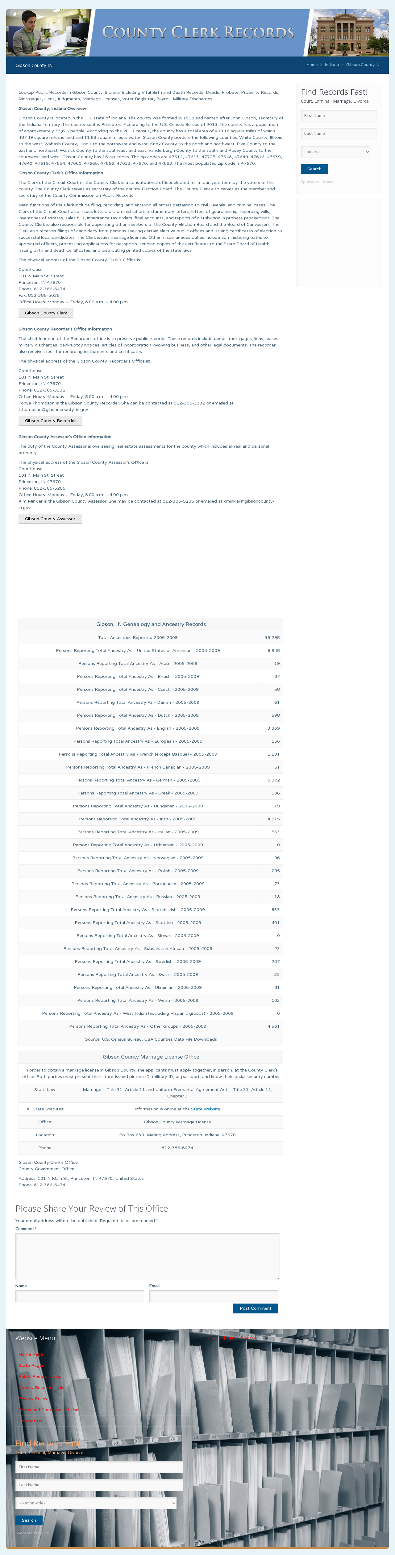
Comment (25, 1228)
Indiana (332, 64)
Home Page (31, 1354)
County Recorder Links (42, 1387)
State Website (205, 1109)
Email (154, 1285)
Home (312, 64)
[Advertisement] (339, 242)
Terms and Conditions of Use (48, 1409)
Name (21, 1285)
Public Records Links (40, 1376)
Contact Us (30, 1421)
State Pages (31, 1365)
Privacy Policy (33, 1398)
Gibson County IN (363, 64)
